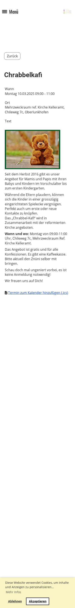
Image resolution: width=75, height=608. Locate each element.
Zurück (12, 56)
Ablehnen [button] (15, 601)
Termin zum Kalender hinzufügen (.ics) (38, 292)
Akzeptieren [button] (37, 601)
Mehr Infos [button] (13, 592)
